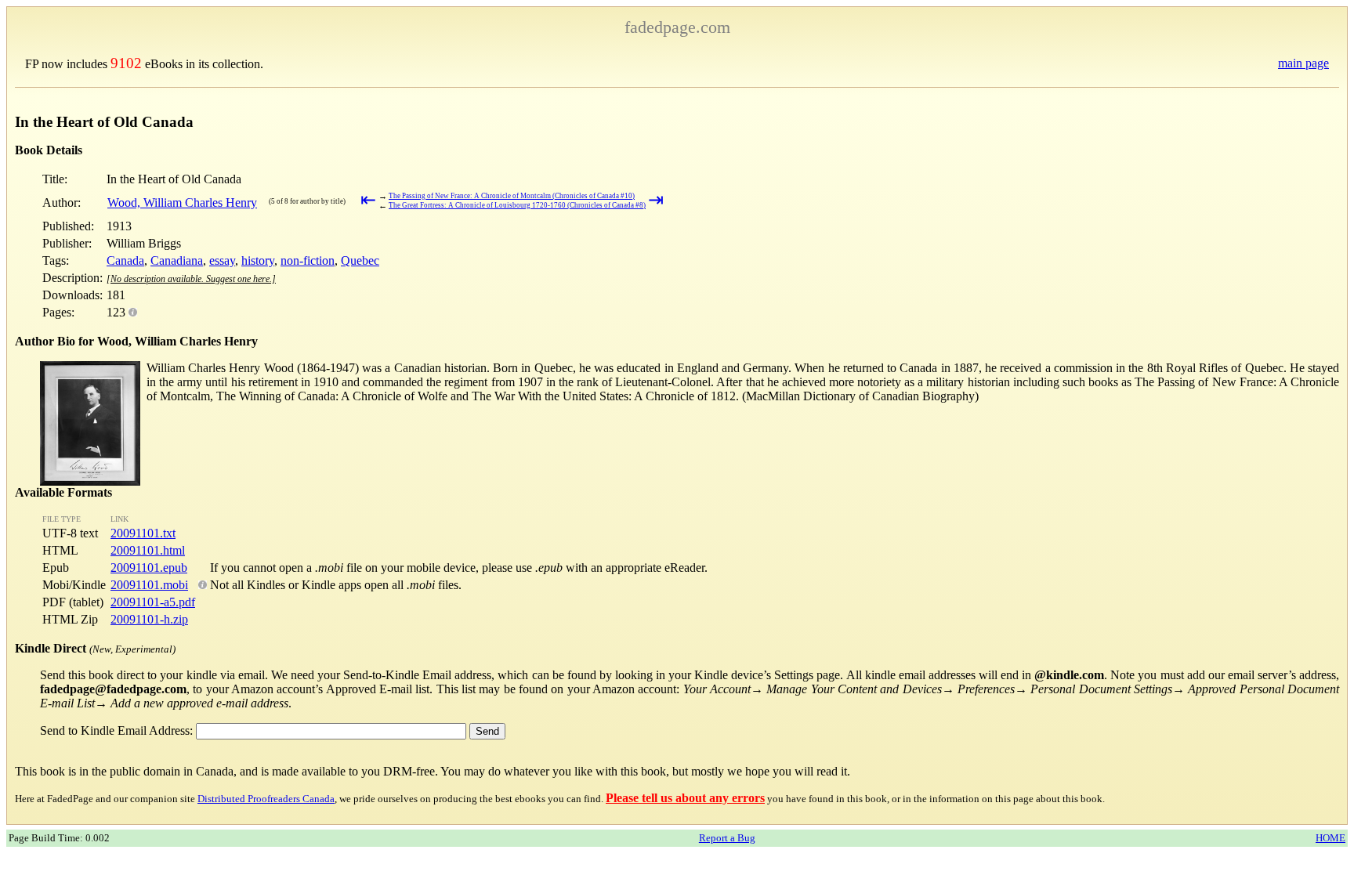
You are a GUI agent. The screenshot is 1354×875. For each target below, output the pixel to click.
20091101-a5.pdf (152, 602)
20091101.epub (148, 567)
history (257, 260)
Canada (125, 260)
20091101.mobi (149, 584)
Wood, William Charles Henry (182, 202)
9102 (126, 63)
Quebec (360, 260)
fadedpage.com (677, 27)
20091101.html (147, 550)
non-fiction (308, 260)
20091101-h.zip (149, 619)
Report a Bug (727, 838)
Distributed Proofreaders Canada (266, 798)
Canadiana (176, 260)
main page (1303, 63)
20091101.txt (143, 533)
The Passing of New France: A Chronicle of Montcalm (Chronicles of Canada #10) (512, 196)
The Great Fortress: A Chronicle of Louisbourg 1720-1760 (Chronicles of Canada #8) (517, 205)
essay (222, 260)
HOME (1330, 838)
